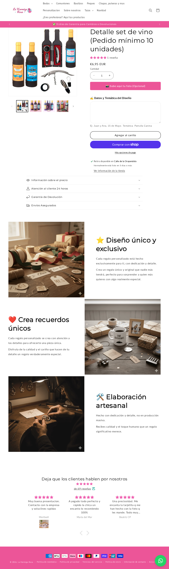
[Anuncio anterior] (9, 24)
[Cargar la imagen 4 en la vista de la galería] (62, 106)
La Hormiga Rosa (25, 562)
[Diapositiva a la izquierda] (12, 106)
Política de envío (113, 562)
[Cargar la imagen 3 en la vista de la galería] (49, 106)
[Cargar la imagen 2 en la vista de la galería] (35, 106)
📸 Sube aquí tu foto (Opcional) (125, 85)
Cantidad (94, 68)
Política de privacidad (69, 562)
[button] (47, 3)
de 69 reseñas (82, 488)
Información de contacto (135, 562)
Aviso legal (154, 562)
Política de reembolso (47, 562)
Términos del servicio (92, 562)
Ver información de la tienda (109, 170)
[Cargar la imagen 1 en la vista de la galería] (22, 106)
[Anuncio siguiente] (159, 24)
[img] (84, 484)
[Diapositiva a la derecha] (73, 106)
